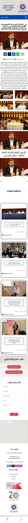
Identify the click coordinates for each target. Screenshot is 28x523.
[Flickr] (18, 466)
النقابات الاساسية (13, 474)
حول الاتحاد (13, 476)
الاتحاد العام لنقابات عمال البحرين (8, 7)
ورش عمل (17, 311)
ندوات (21, 311)
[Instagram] (21, 466)
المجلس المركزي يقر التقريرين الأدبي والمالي (14, 224)
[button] (26, 17)
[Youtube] (16, 466)
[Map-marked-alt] (8, 466)
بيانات (21, 270)
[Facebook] (10, 466)
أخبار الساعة (21, 59)
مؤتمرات (18, 270)
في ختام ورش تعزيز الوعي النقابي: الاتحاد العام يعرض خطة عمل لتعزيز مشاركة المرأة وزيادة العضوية (14, 302)
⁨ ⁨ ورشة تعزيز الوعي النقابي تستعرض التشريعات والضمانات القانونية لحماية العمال (14, 341)
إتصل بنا (13, 478)
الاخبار (17, 59)
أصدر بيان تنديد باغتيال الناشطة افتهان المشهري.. (14, 263)
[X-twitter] (13, 466)
